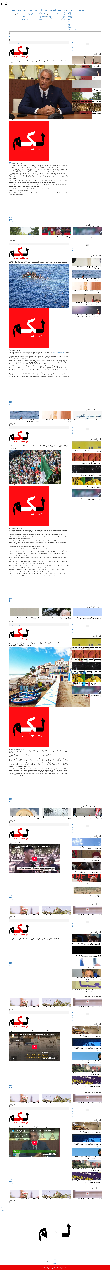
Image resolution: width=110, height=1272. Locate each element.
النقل (23, 16)
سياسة (19, 10)
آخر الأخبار (18, 625)
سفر (63, 16)
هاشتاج (41, 19)
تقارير (18, 13)
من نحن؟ (2, 1205)
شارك (11, 219)
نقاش (45, 14)
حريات (59, 10)
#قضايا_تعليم (25, 19)
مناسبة (64, 14)
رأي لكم (41, 13)
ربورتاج (50, 14)
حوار (50, 16)
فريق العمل (81, 10)
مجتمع (24, 10)
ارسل (11, 221)
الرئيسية (13, 10)
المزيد (71, 10)
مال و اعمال (31, 13)
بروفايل (50, 18)
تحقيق (50, 13)
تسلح (69, 21)
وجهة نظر (41, 16)
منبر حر (41, 14)
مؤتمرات (30, 14)
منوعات (65, 10)
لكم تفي (18, 825)
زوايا (69, 24)
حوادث (23, 14)
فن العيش (64, 19)
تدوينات (41, 18)
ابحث (87, 44)
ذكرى (69, 22)
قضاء (23, 13)
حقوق (58, 13)
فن (44, 13)
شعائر (63, 18)
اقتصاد (31, 10)
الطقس (70, 18)
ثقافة (46, 10)
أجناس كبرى (53, 10)
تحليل (18, 14)
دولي (17, 428)
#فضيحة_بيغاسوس (72, 29)
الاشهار (1, 1207)
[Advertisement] (39, 206)
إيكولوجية (70, 16)
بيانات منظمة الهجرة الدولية (59, 352)
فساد (69, 14)
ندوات (45, 16)
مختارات (64, 13)
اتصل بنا (2, 1209)
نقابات (23, 21)
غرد (11, 217)
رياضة (36, 10)
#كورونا (70, 19)
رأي (41, 10)
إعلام (69, 13)
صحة (23, 18)
